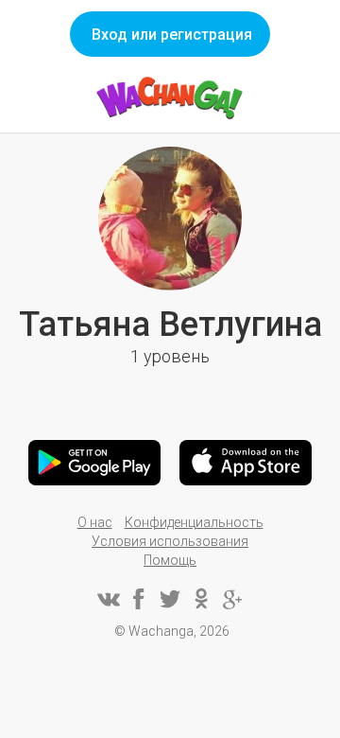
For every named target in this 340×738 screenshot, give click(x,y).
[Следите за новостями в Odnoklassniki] (201, 599)
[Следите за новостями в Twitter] (170, 599)
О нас (94, 522)
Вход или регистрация (172, 35)
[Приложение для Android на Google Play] (94, 462)
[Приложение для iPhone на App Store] (245, 462)
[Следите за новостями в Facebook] (139, 599)
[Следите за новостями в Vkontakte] (108, 599)
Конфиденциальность (194, 522)
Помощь (170, 560)
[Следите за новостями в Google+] (232, 599)
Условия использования (170, 541)
